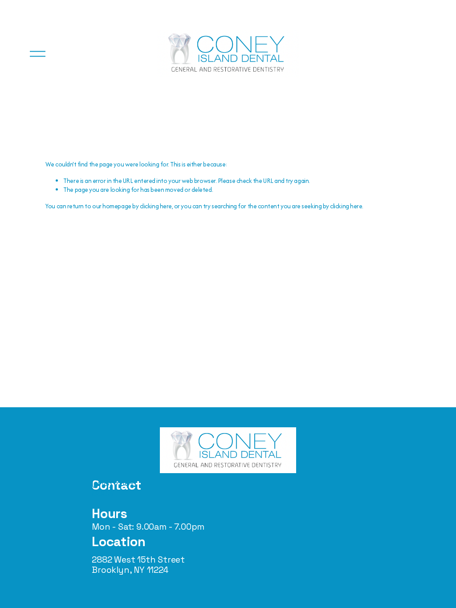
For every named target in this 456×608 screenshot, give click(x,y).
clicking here (156, 206)
